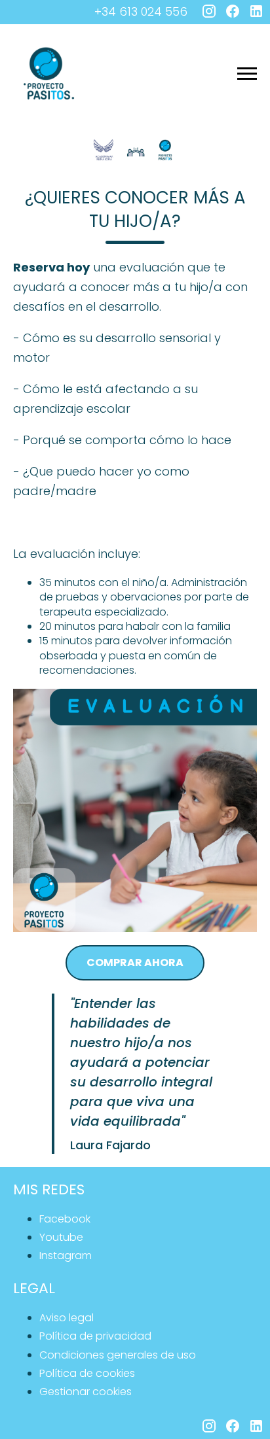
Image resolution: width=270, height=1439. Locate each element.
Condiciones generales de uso (117, 1354)
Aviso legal (66, 1317)
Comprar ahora (135, 962)
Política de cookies (87, 1373)
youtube (61, 1237)
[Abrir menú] (247, 73)
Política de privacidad (95, 1336)
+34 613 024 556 (140, 11)
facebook (64, 1218)
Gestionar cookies (85, 1391)
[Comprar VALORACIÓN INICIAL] (135, 810)
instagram (65, 1255)
